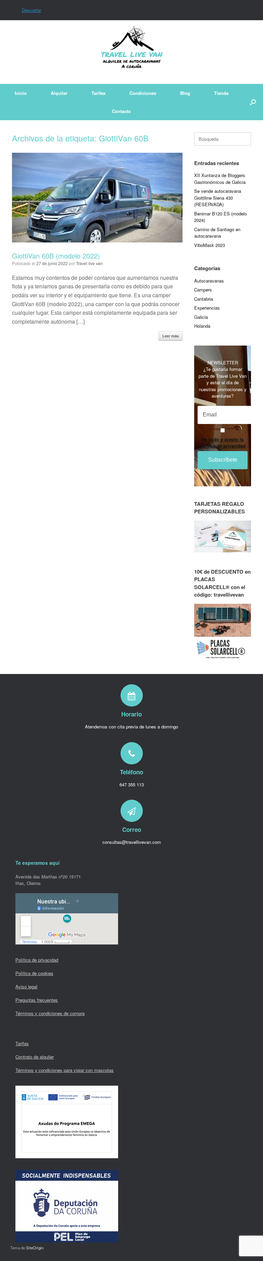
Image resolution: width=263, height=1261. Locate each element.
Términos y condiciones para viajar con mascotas (64, 1070)
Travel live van (89, 263)
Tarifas (98, 93)
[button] (253, 102)
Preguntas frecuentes (36, 1000)
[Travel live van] (131, 52)
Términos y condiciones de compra (50, 1013)
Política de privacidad (36, 960)
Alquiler (59, 93)
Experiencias (207, 307)
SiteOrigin (34, 1247)
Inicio (21, 93)
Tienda (221, 93)
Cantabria (203, 299)
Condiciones (142, 93)
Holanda (202, 326)
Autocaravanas (209, 280)
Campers (203, 289)
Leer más (170, 335)
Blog (185, 93)
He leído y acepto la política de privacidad (223, 442)
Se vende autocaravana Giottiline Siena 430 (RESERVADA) (217, 198)
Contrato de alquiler (34, 1056)
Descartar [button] (31, 10)
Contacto (121, 111)
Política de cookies (34, 973)
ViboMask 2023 (209, 245)
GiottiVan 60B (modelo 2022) (56, 256)
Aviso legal (26, 986)
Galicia (201, 317)
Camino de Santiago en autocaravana (217, 232)
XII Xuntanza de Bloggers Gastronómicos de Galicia (220, 178)
